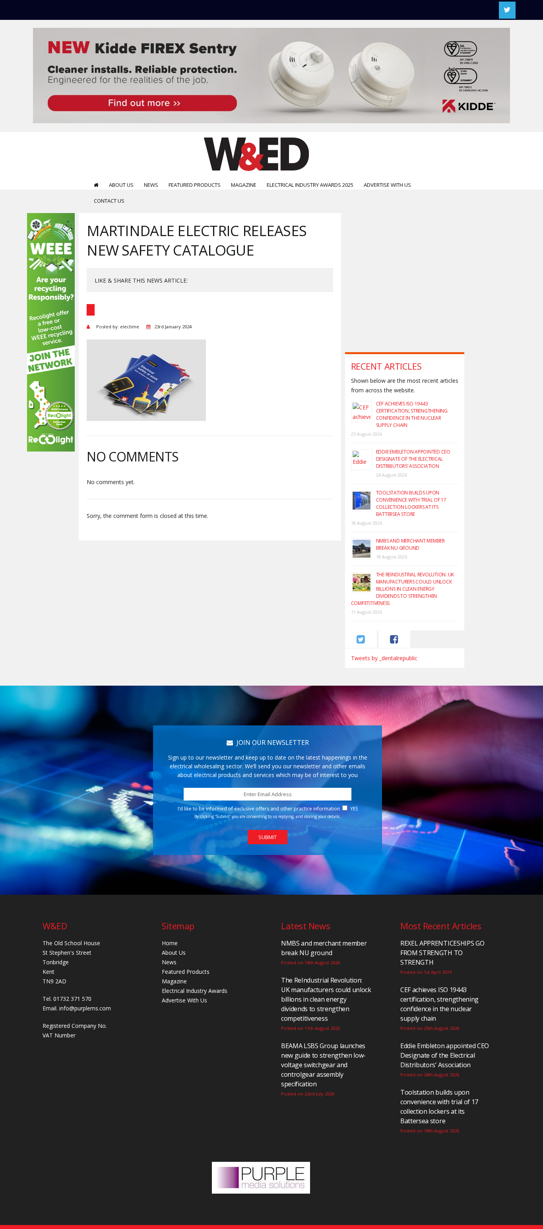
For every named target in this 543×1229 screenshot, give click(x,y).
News (151, 184)
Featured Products (195, 184)
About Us (121, 184)
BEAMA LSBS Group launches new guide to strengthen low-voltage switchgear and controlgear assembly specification (323, 1064)
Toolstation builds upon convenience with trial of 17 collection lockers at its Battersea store (411, 503)
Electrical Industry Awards (194, 990)
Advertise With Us (387, 184)
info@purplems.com (85, 1008)
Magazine (243, 184)
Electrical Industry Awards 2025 (310, 184)
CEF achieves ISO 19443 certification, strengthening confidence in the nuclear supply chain (412, 414)
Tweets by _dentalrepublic (384, 658)
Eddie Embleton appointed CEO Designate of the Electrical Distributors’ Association (413, 458)
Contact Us (109, 200)
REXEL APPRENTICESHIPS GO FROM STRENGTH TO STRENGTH (442, 953)
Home (170, 943)
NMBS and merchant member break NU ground (410, 544)
